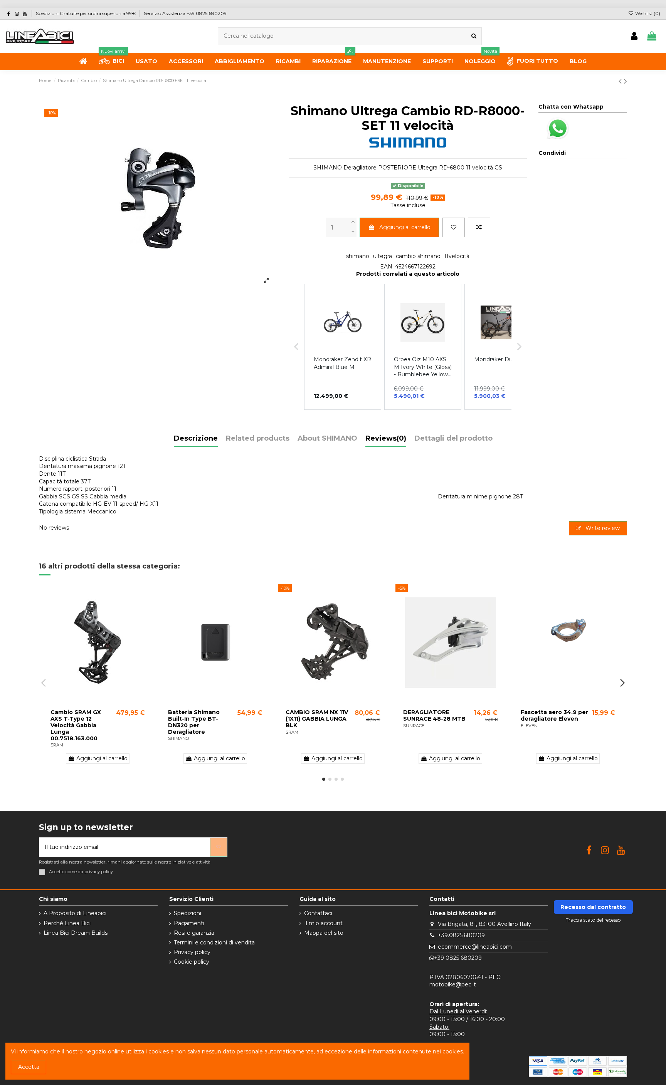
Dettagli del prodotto (453, 439)
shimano (357, 256)
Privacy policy (192, 952)
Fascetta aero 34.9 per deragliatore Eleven (554, 715)
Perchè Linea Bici (67, 923)
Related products (257, 439)
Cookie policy (191, 961)
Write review (602, 528)
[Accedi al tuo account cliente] (634, 36)
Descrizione (196, 439)
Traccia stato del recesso (593, 920)
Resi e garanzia (194, 932)
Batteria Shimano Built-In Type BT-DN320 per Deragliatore (194, 722)
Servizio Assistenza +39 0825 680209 (185, 13)
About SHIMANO (327, 439)
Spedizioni (187, 913)
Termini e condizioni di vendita (214, 942)
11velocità (456, 256)
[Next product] (625, 81)
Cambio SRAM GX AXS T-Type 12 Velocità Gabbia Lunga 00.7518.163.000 (75, 725)
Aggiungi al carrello (405, 227)
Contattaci (318, 913)
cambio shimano (418, 256)
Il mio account (323, 923)
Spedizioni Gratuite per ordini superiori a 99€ (86, 13)
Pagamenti (189, 923)
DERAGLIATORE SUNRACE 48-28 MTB (434, 715)
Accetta (28, 1066)
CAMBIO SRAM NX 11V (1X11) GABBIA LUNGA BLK (317, 719)
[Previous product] (621, 81)
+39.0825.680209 (461, 935)
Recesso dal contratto (593, 907)
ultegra (382, 256)
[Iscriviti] (218, 847)
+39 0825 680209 (458, 957)
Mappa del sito (323, 932)
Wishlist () (647, 13)
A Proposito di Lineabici (75, 913)
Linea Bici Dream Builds (76, 932)
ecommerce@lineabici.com (475, 946)
